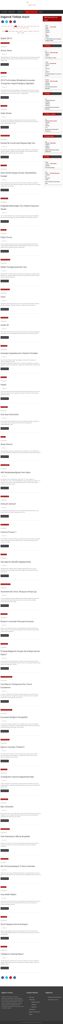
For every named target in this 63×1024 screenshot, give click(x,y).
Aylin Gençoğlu (54, 52)
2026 (27, 28)
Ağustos (31, 31)
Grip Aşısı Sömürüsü (10, 414)
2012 (9, 26)
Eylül (35, 31)
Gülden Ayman (4, 643)
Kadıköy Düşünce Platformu (54, 997)
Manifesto (34, 1007)
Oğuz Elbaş (53, 143)
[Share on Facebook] (2, 22)
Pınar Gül (52, 100)
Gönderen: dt (4, 54)
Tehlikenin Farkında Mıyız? (12, 954)
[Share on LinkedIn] (14, 22)
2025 (24, 28)
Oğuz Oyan (3, 229)
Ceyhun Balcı (4, 946)
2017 (25, 26)
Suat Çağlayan (4, 407)
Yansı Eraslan (4, 769)
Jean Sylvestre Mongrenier (6, 676)
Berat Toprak (53, 121)
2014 (15, 26)
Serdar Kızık (3, 377)
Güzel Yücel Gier (4, 858)
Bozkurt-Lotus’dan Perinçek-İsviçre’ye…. (18, 621)
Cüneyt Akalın (4, 614)
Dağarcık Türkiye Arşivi (31, 12)
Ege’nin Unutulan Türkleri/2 (13, 747)
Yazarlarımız (20, 12)
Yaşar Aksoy (3, 554)
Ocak (3, 31)
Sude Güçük (53, 27)
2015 (19, 26)
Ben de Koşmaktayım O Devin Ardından (18, 866)
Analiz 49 (5, 325)
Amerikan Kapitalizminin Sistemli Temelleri (19, 353)
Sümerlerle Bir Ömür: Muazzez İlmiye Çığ (18, 591)
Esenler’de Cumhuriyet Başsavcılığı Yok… (18, 143)
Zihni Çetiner (3, 916)
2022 (14, 28)
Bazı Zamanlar (7, 806)
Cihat (3, 297)
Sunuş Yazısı (6, 50)
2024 (20, 28)
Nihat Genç (3, 887)
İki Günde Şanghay (50, 167)
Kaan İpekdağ (4, 345)
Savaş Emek (53, 63)
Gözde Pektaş (4, 105)
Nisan (13, 31)
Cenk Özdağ (3, 165)
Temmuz (26, 31)
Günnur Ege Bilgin (5, 465)
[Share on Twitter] (6, 22)
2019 (32, 26)
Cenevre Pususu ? (8, 532)
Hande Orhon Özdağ (5, 259)
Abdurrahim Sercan (5, 135)
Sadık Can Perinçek (5, 43)
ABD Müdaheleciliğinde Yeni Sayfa (15, 472)
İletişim (41, 12)
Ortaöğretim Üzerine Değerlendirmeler (17, 777)
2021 (38, 26)
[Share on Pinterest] (10, 22)
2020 (35, 26)
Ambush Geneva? (8, 504)
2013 (12, 26)
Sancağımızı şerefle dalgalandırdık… (16, 562)
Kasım (19, 32)
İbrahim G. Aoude (4, 496)
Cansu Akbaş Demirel (5, 584)
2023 (17, 28)
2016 (22, 26)
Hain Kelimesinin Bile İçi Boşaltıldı (15, 836)
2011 (6, 26)
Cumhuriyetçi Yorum (53, 999)
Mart (10, 31)
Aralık (22, 32)
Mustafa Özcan (4, 198)
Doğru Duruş (6, 237)
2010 (2, 26)
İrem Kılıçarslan (4, 799)
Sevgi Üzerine (6, 444)
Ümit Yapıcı (3, 72)
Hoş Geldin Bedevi (8, 894)
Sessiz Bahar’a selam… (51, 57)
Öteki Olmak (6, 113)
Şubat (6, 31)
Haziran (21, 31)
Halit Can (3, 436)
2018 (28, 26)
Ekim (38, 31)
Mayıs (16, 31)
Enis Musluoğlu (4, 317)
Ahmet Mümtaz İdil (5, 829)
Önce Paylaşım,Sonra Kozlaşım (14, 924)
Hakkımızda (11, 12)
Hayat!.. (4, 385)
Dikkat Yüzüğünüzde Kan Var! (14, 267)
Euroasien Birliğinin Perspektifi (14, 717)
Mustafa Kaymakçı (5, 739)
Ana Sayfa (4, 12)
